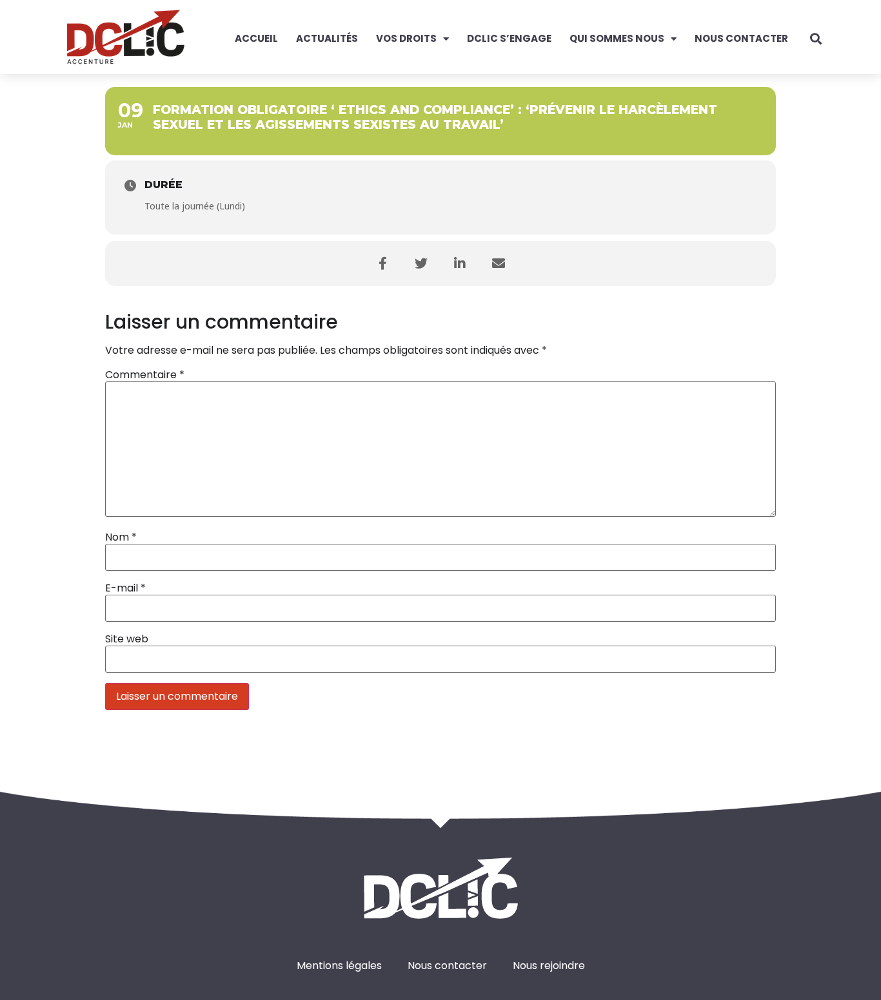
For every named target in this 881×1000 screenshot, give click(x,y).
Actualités (327, 38)
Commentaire (144, 375)
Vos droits (406, 38)
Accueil (256, 38)
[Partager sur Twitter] (421, 263)
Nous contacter (741, 38)
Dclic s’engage (509, 38)
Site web (126, 639)
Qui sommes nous (616, 38)
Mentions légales (339, 965)
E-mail (125, 588)
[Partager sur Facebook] (382, 263)
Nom (121, 537)
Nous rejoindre (549, 965)
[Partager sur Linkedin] (460, 263)
